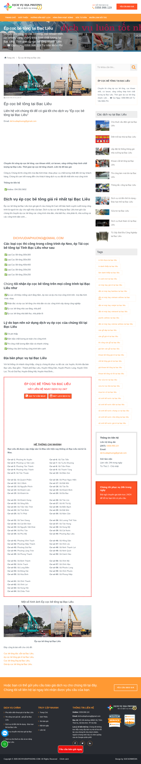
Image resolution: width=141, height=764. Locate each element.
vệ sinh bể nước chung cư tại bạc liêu (113, 411)
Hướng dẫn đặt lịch (40, 17)
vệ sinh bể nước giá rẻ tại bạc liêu (112, 423)
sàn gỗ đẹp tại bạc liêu (107, 330)
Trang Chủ (10, 17)
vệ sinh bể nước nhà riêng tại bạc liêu (113, 417)
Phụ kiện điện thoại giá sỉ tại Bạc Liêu (19, 712)
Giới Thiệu (44, 717)
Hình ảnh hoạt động (63, 17)
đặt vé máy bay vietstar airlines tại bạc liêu (115, 324)
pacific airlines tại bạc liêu (108, 318)
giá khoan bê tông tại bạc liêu (110, 367)
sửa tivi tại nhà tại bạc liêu (109, 386)
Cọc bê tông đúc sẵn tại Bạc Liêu (18, 653)
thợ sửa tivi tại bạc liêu (107, 380)
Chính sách (64, 759)
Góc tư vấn (81, 17)
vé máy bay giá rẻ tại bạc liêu (110, 285)
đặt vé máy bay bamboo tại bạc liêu (112, 291)
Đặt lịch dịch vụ (61, 396)
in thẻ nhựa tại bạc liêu (107, 260)
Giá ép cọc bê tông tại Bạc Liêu (18, 664)
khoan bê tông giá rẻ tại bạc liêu (111, 355)
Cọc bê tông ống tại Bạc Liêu (16, 660)
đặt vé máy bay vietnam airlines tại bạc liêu (114, 298)
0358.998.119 (103, 7)
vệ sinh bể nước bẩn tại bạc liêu (111, 405)
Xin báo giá (44, 721)
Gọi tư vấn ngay (37, 396)
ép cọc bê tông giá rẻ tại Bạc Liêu (18, 657)
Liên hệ (42, 730)
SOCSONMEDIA (130, 759)
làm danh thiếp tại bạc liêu (108, 273)
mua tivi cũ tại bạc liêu (107, 392)
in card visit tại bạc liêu (107, 279)
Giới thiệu (23, 17)
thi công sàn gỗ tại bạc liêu (109, 343)
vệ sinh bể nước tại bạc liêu (109, 398)
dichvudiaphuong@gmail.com (23, 121)
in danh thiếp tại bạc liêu (108, 266)
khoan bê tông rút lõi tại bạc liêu (111, 374)
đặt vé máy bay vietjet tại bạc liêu (111, 305)
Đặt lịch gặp (44, 726)
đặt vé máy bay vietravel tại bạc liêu (112, 311)
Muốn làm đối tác (98, 17)
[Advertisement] (47, 142)
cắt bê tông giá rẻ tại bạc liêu (110, 361)
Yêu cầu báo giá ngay (70, 749)
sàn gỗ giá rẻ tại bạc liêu (108, 336)
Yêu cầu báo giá (127, 7)
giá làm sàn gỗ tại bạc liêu (108, 349)
